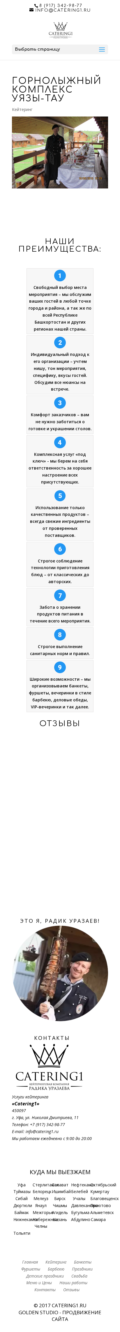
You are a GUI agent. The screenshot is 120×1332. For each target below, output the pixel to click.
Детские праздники (45, 1276)
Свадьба (79, 1276)
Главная (30, 1262)
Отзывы (71, 1289)
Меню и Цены (39, 1282)
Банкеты (82, 1262)
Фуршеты (30, 1269)
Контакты (45, 1289)
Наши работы (73, 1282)
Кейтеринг (22, 109)
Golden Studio (38, 1312)
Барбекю (56, 1269)
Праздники (82, 1269)
